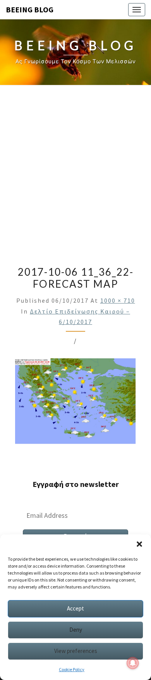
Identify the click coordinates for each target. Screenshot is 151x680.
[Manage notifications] (133, 663)
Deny (75, 629)
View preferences (75, 651)
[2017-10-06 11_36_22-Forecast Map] (75, 403)
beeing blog (29, 9)
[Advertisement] (75, 172)
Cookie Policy (71, 669)
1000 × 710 (117, 300)
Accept (75, 608)
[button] (139, 544)
